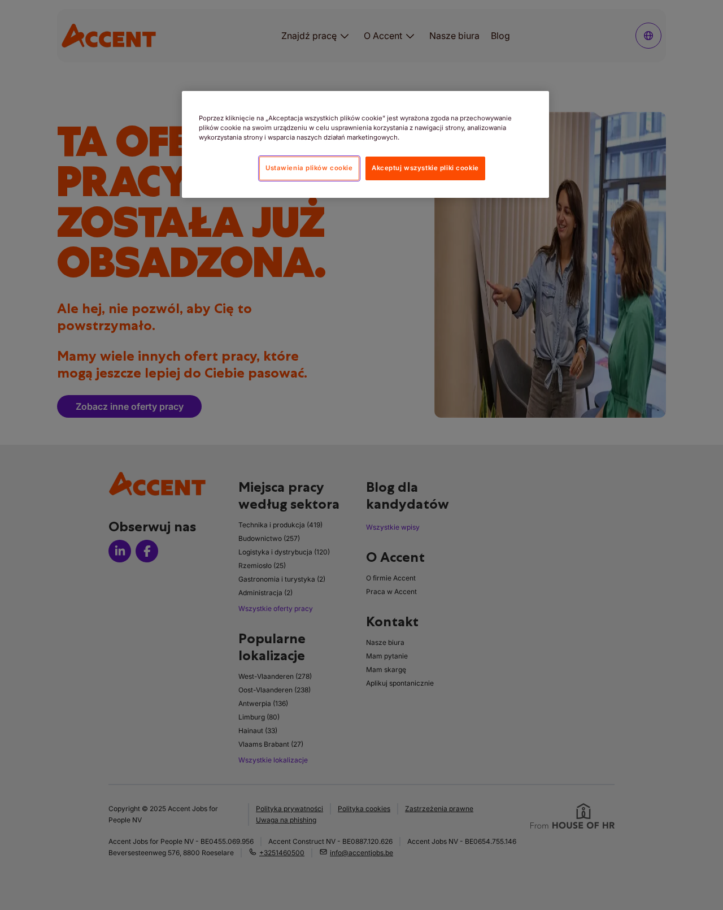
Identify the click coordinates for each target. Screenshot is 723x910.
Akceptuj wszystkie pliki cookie (425, 168)
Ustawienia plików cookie (309, 168)
